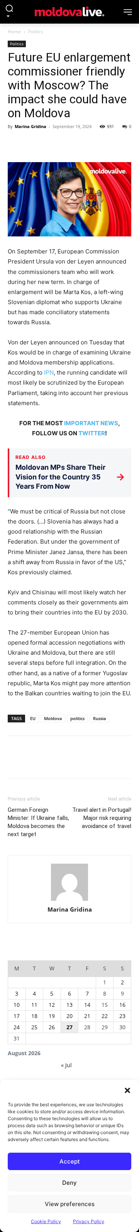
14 (87, 1004)
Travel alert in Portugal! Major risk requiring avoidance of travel (101, 818)
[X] (33, 144)
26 (52, 1027)
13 (69, 1004)
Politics (35, 31)
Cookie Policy (46, 1221)
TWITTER (91, 433)
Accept (69, 1161)
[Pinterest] (51, 144)
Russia (99, 718)
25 (34, 1027)
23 (122, 1016)
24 (17, 1027)
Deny (69, 1182)
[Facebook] (15, 144)
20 (69, 1016)
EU (33, 718)
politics (77, 718)
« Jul (66, 1065)
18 (34, 1016)
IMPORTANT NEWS (91, 423)
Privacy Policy (88, 1221)
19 (52, 1016)
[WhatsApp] (68, 144)
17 (17, 1016)
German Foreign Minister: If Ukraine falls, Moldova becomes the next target (38, 822)
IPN (49, 372)
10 (17, 1004)
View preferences (70, 1204)
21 (87, 1016)
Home (14, 31)
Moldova (53, 718)
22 (105, 1016)
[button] (127, 1089)
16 (122, 1004)
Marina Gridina (30, 126)
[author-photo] (69, 882)
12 (52, 1004)
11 (34, 1004)
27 (69, 1027)
